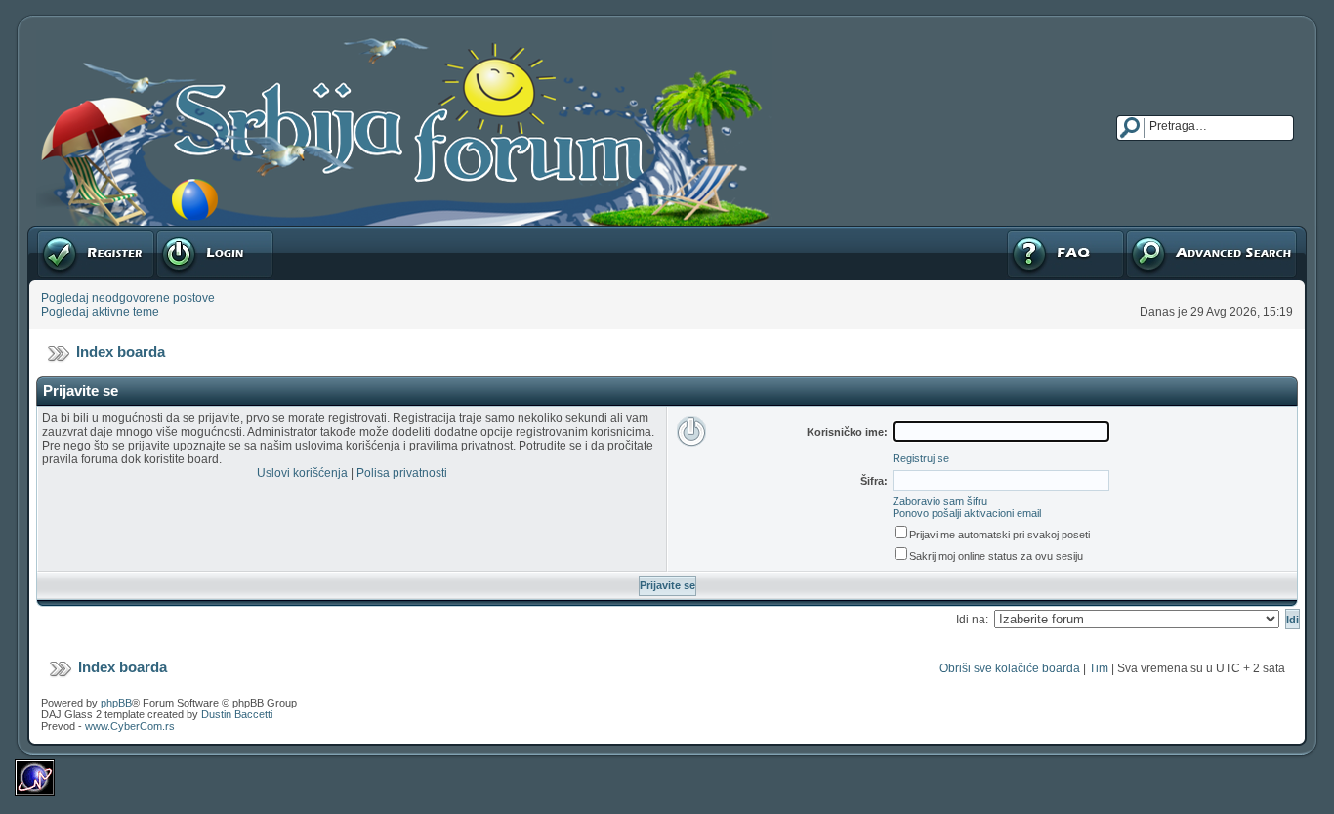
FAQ (1017, 232)
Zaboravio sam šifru (940, 501)
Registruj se (68, 232)
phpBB (116, 702)
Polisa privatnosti (401, 473)
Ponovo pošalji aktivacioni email (967, 513)
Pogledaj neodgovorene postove (128, 298)
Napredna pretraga (1176, 232)
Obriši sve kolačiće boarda (1009, 668)
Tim (1098, 668)
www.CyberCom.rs (130, 726)
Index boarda (120, 351)
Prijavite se (184, 232)
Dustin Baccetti (236, 714)
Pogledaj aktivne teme (100, 312)
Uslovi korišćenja (302, 473)
